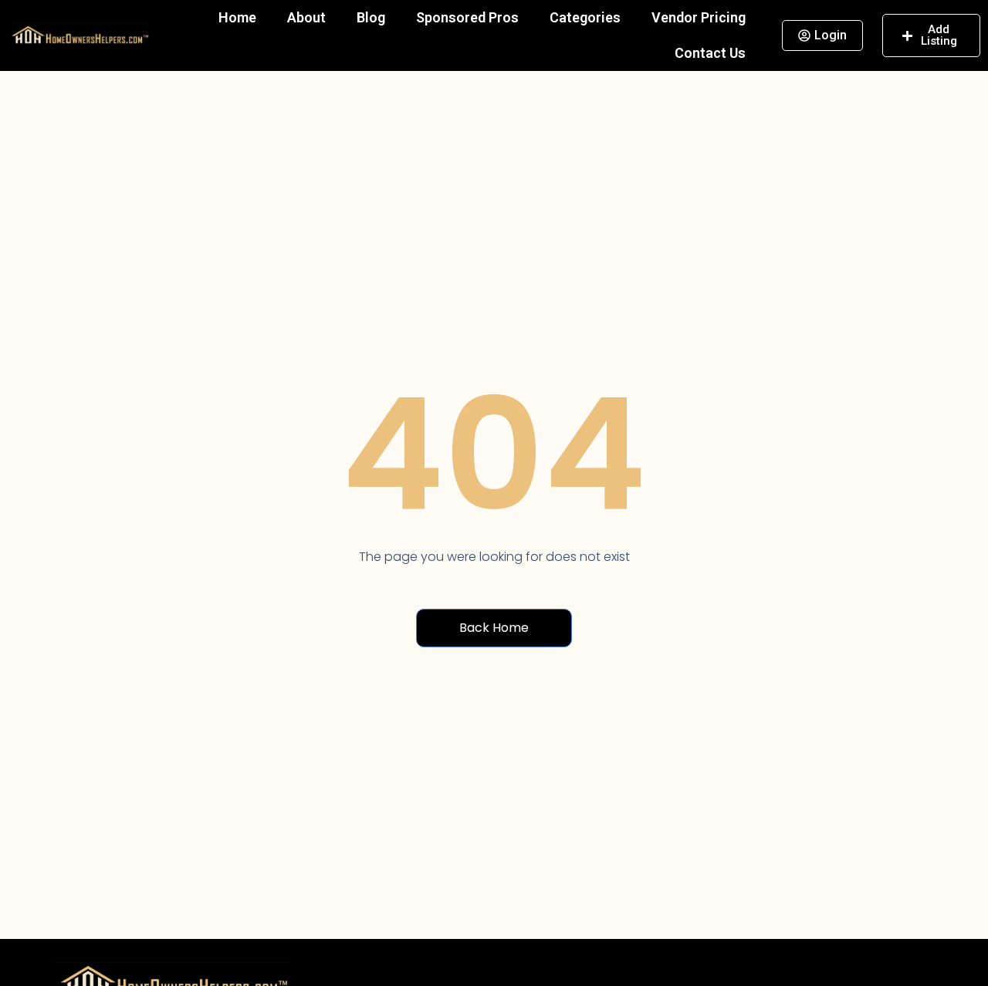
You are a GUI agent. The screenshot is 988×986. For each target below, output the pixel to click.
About (306, 17)
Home (237, 17)
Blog (371, 17)
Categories (585, 17)
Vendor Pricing (698, 17)
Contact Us (710, 53)
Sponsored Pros (467, 17)
